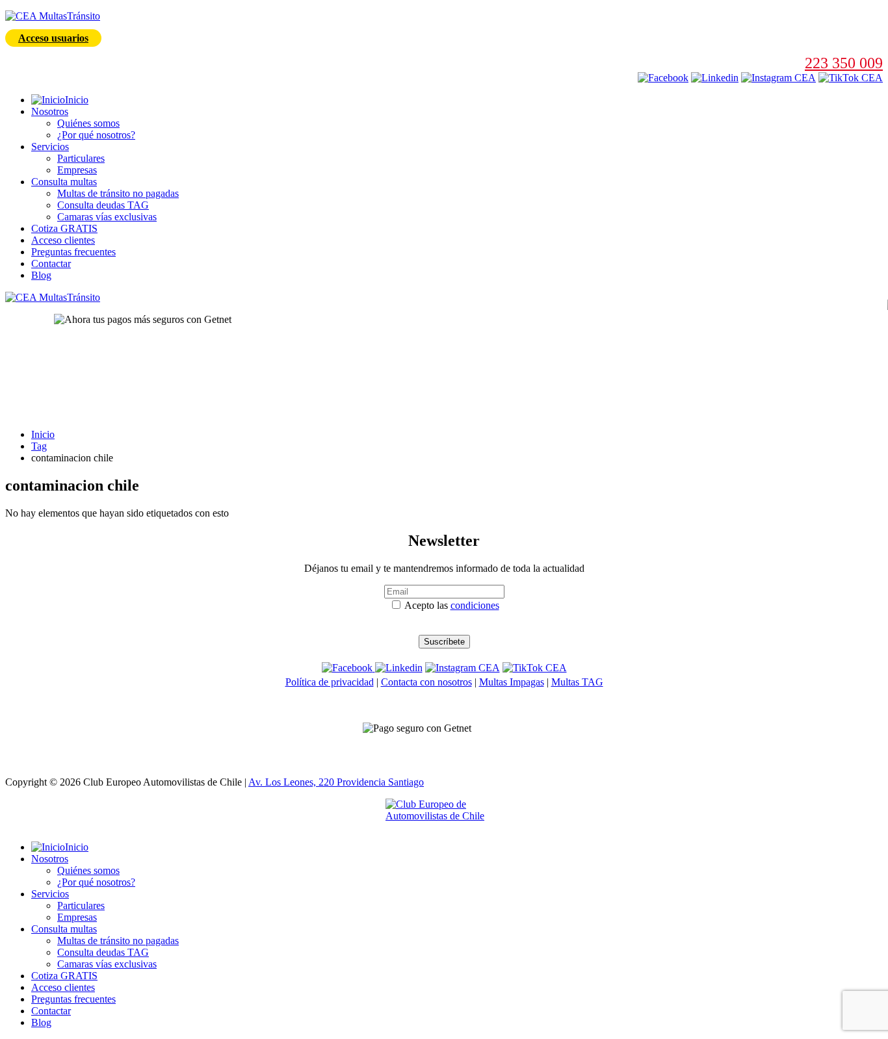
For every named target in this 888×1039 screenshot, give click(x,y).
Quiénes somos (88, 123)
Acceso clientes (63, 240)
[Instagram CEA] (714, 77)
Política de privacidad (329, 681)
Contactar (51, 263)
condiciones (475, 605)
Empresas (77, 169)
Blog (41, 275)
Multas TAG (577, 681)
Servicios (50, 146)
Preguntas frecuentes (73, 251)
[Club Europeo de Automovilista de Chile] (444, 815)
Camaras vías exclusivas (107, 216)
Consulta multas (64, 181)
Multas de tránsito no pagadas (118, 193)
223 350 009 (844, 63)
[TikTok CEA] (850, 77)
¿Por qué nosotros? (96, 134)
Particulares (81, 158)
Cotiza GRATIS (64, 228)
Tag (39, 446)
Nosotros (49, 111)
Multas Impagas (511, 681)
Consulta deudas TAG (103, 205)
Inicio (43, 434)
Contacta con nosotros (426, 681)
